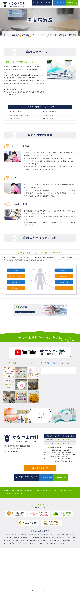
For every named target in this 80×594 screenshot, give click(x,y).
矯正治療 (44, 491)
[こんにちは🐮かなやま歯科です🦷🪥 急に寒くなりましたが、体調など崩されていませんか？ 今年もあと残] (9, 372)
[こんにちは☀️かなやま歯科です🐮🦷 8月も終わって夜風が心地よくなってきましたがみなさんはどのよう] (21, 397)
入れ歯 (69, 491)
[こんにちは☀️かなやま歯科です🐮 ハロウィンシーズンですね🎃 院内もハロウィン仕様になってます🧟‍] (9, 397)
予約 (75, 3)
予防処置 (36, 491)
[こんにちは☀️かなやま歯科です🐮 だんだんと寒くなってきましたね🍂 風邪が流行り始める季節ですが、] (21, 372)
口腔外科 (7, 493)
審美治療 (63, 491)
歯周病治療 (28, 491)
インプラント (53, 491)
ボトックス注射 (17, 493)
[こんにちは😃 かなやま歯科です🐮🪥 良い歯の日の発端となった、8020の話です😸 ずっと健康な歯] (33, 372)
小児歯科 (19, 491)
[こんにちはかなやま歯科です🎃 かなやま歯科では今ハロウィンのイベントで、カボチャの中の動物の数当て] (33, 397)
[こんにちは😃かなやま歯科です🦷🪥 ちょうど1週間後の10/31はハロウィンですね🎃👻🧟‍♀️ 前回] (33, 384)
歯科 (13, 491)
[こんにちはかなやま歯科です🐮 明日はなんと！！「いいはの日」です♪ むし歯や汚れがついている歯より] (9, 384)
